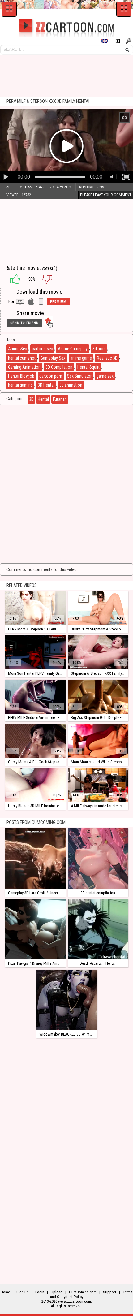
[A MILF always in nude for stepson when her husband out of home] (98, 785)
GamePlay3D (36, 187)
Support (109, 1292)
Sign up (129, 41)
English (107, 41)
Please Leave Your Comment (105, 195)
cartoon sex (42, 348)
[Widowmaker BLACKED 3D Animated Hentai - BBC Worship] (66, 1000)
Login (120, 41)
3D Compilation (58, 367)
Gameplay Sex (53, 358)
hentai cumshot (22, 358)
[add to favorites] (48, 323)
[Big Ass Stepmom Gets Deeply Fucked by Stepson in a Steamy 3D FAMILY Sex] (98, 697)
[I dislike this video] (52, 279)
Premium (58, 302)
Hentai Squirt (88, 367)
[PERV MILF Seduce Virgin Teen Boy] (35, 697)
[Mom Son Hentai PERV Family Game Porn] (35, 652)
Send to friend (25, 323)
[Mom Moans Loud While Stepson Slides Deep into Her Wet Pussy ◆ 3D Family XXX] (98, 741)
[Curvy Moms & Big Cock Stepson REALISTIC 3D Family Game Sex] (35, 741)
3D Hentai (46, 385)
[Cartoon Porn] (66, 28)
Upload (56, 1292)
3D (31, 399)
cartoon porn (50, 376)
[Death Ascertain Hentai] (98, 929)
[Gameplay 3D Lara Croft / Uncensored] (35, 858)
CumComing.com (83, 1292)
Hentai (43, 399)
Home (5, 1292)
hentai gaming (20, 385)
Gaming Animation (24, 367)
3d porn (99, 348)
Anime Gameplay (73, 348)
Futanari (60, 399)
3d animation (70, 385)
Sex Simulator (79, 376)
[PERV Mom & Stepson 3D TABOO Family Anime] (35, 608)
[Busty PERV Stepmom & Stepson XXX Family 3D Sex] (98, 608)
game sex (105, 376)
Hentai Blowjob (21, 376)
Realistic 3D (107, 358)
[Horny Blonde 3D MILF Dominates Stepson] (35, 785)
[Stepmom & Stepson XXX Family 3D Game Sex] (98, 652)
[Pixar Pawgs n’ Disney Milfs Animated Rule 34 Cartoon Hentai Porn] (35, 929)
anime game (81, 358)
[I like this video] (12, 279)
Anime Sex (17, 348)
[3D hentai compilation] (98, 858)
